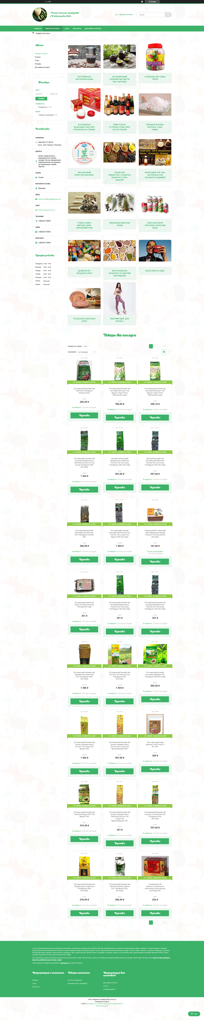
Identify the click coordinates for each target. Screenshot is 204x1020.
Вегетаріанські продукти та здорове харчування (120, 273)
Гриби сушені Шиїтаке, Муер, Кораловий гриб (84, 225)
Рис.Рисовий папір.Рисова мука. (84, 173)
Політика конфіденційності (114, 1004)
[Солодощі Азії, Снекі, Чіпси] (155, 56)
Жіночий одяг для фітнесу (119, 320)
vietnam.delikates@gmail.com (49, 199)
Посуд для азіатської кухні (84, 320)
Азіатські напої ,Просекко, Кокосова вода (155, 225)
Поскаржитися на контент (95, 1004)
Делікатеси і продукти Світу (84, 272)
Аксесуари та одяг (155, 271)
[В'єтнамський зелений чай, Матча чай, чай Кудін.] (119, 56)
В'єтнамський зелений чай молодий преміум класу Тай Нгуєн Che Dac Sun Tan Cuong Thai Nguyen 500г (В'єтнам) (84, 463)
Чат (195, 1014)
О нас (67, 28)
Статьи (37, 57)
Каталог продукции (75, 980)
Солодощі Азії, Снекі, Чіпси (155, 78)
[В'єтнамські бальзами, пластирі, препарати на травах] (84, 104)
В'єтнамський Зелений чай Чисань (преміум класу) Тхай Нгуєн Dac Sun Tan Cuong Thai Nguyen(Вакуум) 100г (119, 816)
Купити (84, 416)
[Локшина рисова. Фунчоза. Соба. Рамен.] (155, 104)
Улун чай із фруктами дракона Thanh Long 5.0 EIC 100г (155, 744)
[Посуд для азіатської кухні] (84, 298)
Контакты (77, 28)
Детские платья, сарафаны (77, 983)
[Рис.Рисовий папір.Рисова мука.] (84, 152)
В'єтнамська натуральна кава (84, 78)
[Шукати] (168, 14)
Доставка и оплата (93, 28)
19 (165, 346)
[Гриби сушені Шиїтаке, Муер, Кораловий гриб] (84, 202)
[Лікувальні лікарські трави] (119, 202)
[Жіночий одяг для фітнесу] (119, 298)
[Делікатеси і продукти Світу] (84, 250)
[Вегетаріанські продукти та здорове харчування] (119, 250)
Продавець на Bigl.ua (102, 1001)
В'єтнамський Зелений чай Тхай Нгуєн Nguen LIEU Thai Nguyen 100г (84, 814)
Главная (37, 28)
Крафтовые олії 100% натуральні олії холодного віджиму (155, 175)
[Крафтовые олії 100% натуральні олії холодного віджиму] (155, 152)
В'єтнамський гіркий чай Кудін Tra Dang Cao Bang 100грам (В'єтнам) (84, 605)
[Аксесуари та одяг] (155, 250)
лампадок (64, 963)
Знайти (41, 98)
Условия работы (109, 989)
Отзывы (38, 64)
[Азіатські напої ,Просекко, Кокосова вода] (155, 202)
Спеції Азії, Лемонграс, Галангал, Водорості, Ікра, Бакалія (119, 176)
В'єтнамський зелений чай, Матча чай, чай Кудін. (120, 79)
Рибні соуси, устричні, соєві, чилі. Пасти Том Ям (119, 127)
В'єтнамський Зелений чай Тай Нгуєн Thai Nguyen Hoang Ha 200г (84, 391)
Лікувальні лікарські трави (119, 224)
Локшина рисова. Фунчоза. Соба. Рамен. (155, 127)
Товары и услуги (52, 28)
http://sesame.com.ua (46, 210)
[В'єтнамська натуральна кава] (84, 56)
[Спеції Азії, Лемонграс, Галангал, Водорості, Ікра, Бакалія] (119, 152)
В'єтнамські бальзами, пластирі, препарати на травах (84, 127)
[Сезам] (39, 15)
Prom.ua (113, 999)
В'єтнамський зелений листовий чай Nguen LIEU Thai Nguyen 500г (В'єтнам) (155, 674)
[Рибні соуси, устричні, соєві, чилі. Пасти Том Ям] (119, 104)
